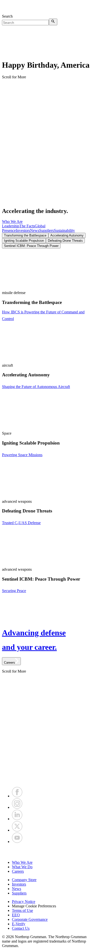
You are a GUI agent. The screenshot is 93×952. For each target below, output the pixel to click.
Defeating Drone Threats (65, 240)
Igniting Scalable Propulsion (24, 240)
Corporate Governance (30, 919)
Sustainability (64, 230)
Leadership (10, 226)
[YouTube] (17, 841)
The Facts (27, 226)
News (34, 230)
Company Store (24, 880)
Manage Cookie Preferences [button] (34, 906)
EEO (16, 915)
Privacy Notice (23, 901)
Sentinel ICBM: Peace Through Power (31, 246)
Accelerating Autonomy (67, 235)
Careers (18, 871)
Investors (23, 230)
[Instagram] (17, 807)
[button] (46, 852)
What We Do (22, 867)
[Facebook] (17, 796)
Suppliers (46, 230)
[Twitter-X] (17, 830)
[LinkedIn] (17, 819)
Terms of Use (22, 910)
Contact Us (21, 928)
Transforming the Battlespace (25, 235)
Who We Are (12, 221)
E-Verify (18, 924)
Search (7, 16)
